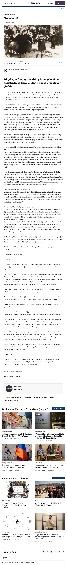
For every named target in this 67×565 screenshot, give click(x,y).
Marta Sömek (41, 470)
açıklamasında (18, 172)
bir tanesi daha (25, 189)
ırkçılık (44, 398)
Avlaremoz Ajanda (7, 532)
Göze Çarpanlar (9, 14)
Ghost (27, 563)
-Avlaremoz (9, 563)
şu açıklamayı (26, 207)
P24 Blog (16, 69)
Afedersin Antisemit (41, 532)
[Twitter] (5, 3)
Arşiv (36, 500)
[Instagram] (9, 3)
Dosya (16, 400)
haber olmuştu (14, 334)
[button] (4, 558)
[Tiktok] (12, 3)
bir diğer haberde (20, 147)
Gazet (32, 563)
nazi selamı (8, 400)
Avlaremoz (10, 22)
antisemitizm (27, 398)
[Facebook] (2, 3)
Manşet (52, 398)
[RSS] (14, 3)
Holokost (37, 398)
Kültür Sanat (6, 500)
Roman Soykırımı (40, 431)
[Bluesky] (7, 3)
